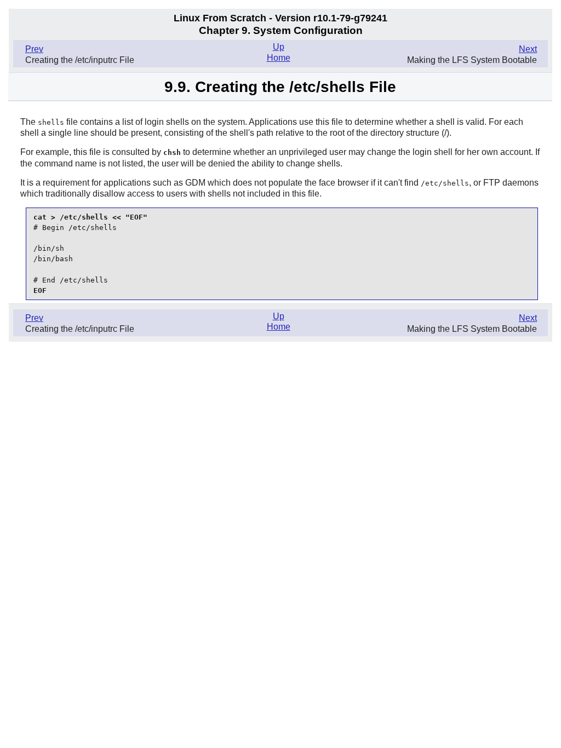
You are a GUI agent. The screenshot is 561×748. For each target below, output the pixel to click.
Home (278, 57)
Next (528, 49)
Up (278, 46)
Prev (34, 49)
